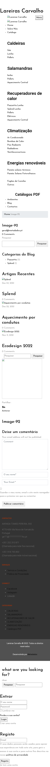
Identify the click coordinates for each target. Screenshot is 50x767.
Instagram (12, 592)
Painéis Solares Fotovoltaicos (21, 174)
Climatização (19, 130)
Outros (10, 185)
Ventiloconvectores (16, 152)
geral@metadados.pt (12, 231)
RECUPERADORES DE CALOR (20, 618)
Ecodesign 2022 (17, 346)
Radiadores (12, 149)
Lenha (10, 54)
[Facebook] (2, 407)
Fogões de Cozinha (16, 181)
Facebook (12, 589)
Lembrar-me (8, 711)
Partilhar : (7, 403)
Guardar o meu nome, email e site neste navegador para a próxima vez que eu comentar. (24, 494)
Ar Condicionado (15, 138)
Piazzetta (12, 260)
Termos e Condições (17, 570)
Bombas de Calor (15, 141)
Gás (9, 50)
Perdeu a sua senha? (10, 715)
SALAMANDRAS (14, 614)
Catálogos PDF (27, 194)
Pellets (10, 57)
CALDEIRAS (12, 611)
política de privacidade (17, 755)
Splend (10, 263)
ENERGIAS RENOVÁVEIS (18, 625)
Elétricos (11, 116)
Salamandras (19, 68)
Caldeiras (16, 43)
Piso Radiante (14, 145)
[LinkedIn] (4, 407)
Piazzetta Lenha (15, 105)
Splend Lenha (14, 109)
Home (7, 214)
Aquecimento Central (17, 82)
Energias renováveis (26, 162)
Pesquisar (6, 238)
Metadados (32, 654)
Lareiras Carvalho (21, 11)
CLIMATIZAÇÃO (14, 622)
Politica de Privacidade (18, 574)
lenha (10, 75)
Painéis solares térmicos (18, 170)
